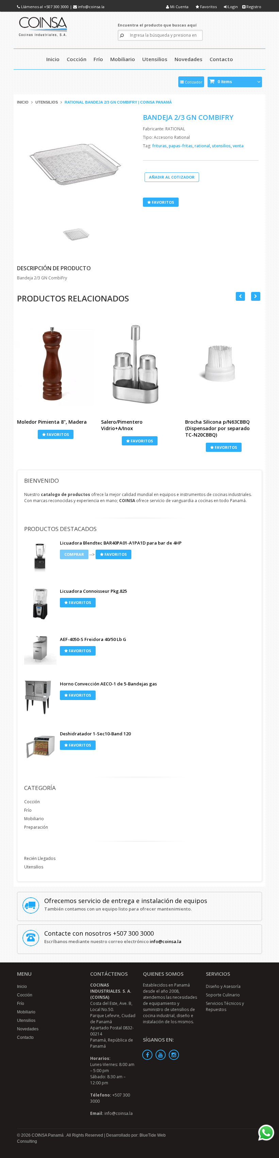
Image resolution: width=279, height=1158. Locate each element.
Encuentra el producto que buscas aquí (157, 24)
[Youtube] (160, 1055)
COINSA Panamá (48, 1135)
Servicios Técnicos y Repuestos (225, 1006)
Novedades (27, 1029)
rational (203, 146)
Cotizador (193, 82)
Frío (28, 810)
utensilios (222, 146)
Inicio (23, 102)
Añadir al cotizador (172, 177)
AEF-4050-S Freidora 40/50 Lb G (93, 639)
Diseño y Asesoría (223, 986)
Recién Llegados (39, 858)
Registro (253, 6)
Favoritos (208, 6)
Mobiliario (34, 819)
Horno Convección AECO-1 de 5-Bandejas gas (108, 684)
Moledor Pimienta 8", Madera (52, 422)
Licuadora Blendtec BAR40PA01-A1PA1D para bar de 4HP (121, 543)
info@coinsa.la (91, 6)
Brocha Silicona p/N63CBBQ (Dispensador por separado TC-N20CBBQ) (217, 428)
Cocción (32, 802)
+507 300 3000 (56, 6)
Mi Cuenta (178, 6)
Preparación (36, 827)
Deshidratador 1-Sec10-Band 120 (95, 734)
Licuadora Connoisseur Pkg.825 (93, 591)
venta (238, 146)
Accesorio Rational (172, 137)
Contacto (25, 1037)
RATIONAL (175, 129)
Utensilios (46, 102)
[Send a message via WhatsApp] (266, 1132)
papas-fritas (181, 146)
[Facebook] (147, 1055)
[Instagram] (174, 1055)
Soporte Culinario (223, 995)
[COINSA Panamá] (43, 25)
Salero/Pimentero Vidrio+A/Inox (122, 425)
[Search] (121, 35)
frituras (160, 146)
